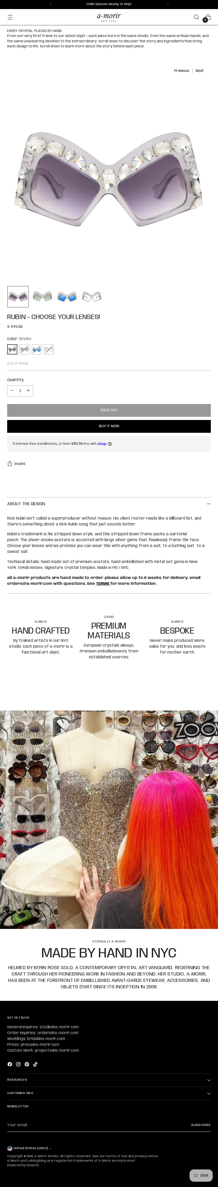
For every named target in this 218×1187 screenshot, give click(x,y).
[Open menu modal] (10, 17)
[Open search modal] (196, 17)
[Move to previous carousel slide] (194, 692)
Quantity (15, 380)
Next (200, 71)
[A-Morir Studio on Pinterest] (27, 1065)
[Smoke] (12, 349)
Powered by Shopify (23, 1165)
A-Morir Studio (46, 1156)
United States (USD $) (31, 1148)
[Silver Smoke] (24, 349)
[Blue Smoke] (37, 349)
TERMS (103, 584)
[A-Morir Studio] (109, 17)
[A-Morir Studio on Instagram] (19, 1065)
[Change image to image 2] (42, 296)
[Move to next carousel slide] (206, 692)
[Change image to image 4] (91, 296)
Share (20, 464)
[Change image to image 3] (67, 296)
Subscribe (201, 1125)
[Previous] (50, 4)
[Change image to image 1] (18, 296)
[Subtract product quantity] (12, 391)
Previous (181, 71)
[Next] (168, 4)
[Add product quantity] (28, 391)
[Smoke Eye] (49, 349)
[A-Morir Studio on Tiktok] (36, 1065)
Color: (19, 339)
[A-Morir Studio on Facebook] (10, 1065)
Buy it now (109, 426)
